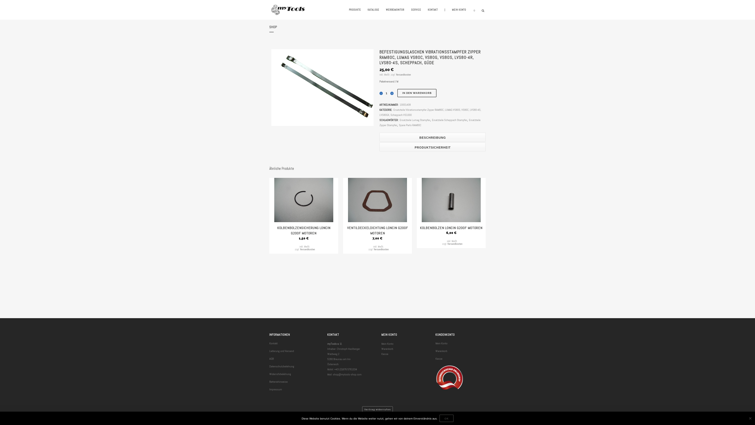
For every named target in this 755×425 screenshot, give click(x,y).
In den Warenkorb (417, 92)
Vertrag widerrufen (377, 409)
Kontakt (273, 343)
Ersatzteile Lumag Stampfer (415, 120)
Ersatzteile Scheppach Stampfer (449, 120)
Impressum (275, 389)
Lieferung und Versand (281, 351)
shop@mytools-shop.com (347, 374)
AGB (271, 358)
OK (446, 418)
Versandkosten (403, 74)
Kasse (384, 354)
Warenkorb (387, 349)
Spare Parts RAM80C (410, 125)
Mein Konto (387, 344)
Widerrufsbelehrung (280, 374)
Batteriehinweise (278, 381)
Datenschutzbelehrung (281, 366)
